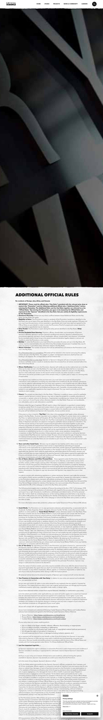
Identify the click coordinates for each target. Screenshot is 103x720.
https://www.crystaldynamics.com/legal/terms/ (49, 615)
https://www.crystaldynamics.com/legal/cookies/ (49, 619)
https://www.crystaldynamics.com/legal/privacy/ (49, 617)
